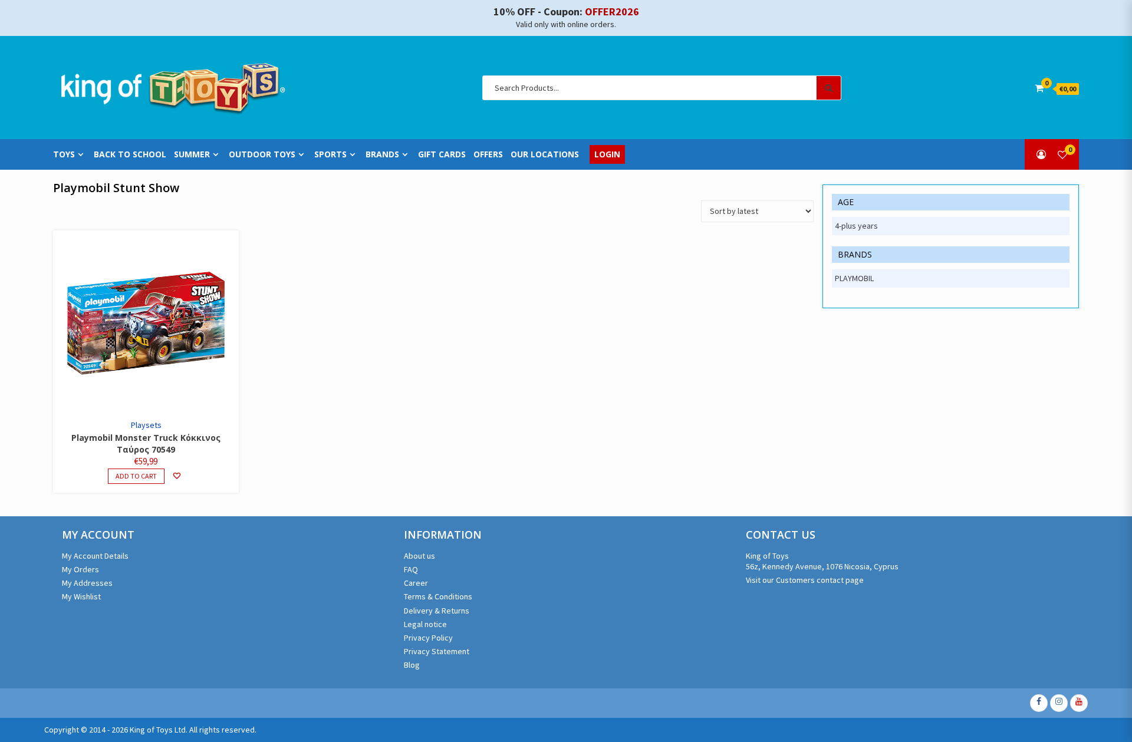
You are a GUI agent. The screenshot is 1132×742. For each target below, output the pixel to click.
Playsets (146, 425)
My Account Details (95, 555)
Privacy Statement (436, 651)
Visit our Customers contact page (805, 580)
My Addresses (87, 583)
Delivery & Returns (436, 610)
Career (416, 583)
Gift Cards (442, 154)
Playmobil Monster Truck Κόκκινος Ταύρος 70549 (146, 443)
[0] (1062, 154)
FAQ (411, 569)
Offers (488, 154)
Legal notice (425, 624)
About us (419, 555)
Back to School (130, 154)
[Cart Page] (1039, 88)
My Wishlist (81, 596)
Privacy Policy (428, 637)
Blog (412, 664)
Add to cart (136, 475)
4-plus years (856, 225)
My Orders (80, 569)
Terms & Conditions (438, 596)
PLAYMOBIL (854, 278)
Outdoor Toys (262, 154)
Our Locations (545, 154)
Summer (192, 154)
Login (607, 154)
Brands (382, 154)
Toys (64, 154)
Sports (330, 154)
